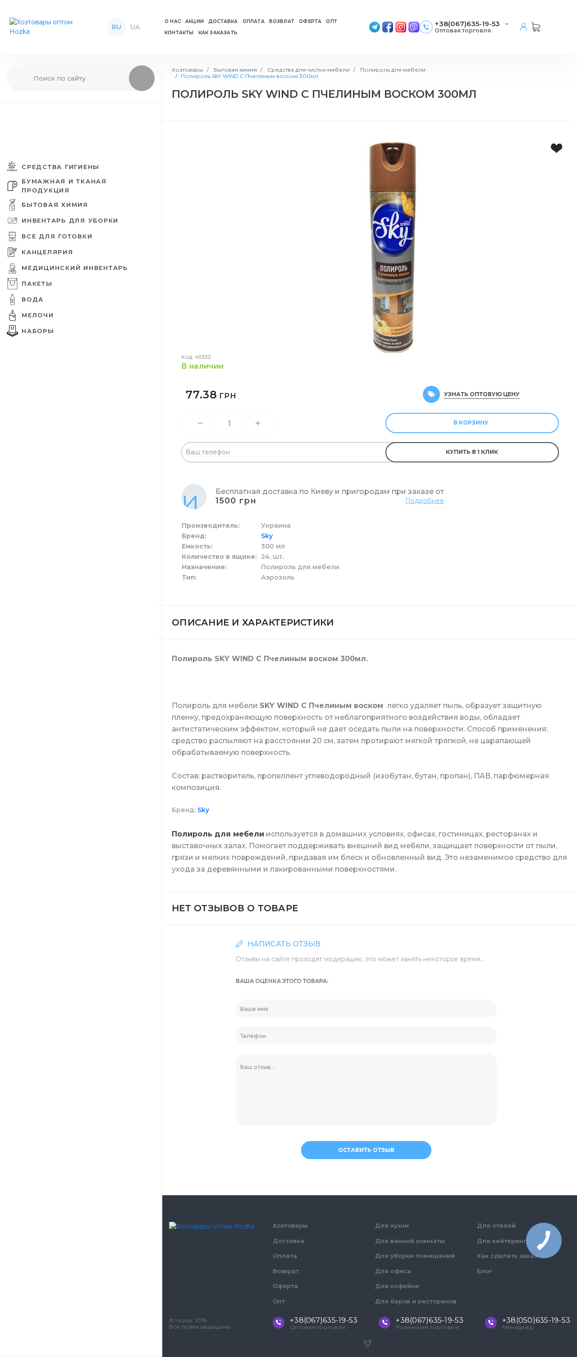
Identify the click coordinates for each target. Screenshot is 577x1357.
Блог (484, 1271)
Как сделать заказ (507, 1255)
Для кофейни (397, 1285)
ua (135, 27)
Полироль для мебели (392, 69)
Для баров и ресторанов (416, 1301)
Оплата (285, 1255)
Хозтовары (187, 69)
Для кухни (392, 1225)
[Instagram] (400, 27)
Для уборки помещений (415, 1255)
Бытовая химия (234, 69)
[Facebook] (387, 27)
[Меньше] (200, 423)
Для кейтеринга (503, 1240)
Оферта (285, 1285)
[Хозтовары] (49, 27)
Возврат (286, 1271)
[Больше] (258, 423)
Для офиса (393, 1271)
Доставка (288, 1240)
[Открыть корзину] (535, 27)
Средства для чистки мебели (308, 69)
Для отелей (496, 1225)
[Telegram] (374, 27)
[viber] (413, 27)
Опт (279, 1301)
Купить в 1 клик (472, 451)
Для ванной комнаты (410, 1240)
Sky (267, 536)
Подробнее (424, 501)
